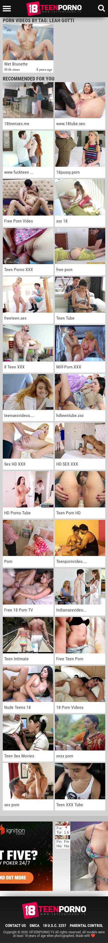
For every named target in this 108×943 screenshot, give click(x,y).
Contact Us (15, 925)
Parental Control (86, 925)
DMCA (34, 925)
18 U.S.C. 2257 (54, 925)
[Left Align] (8, 8)
